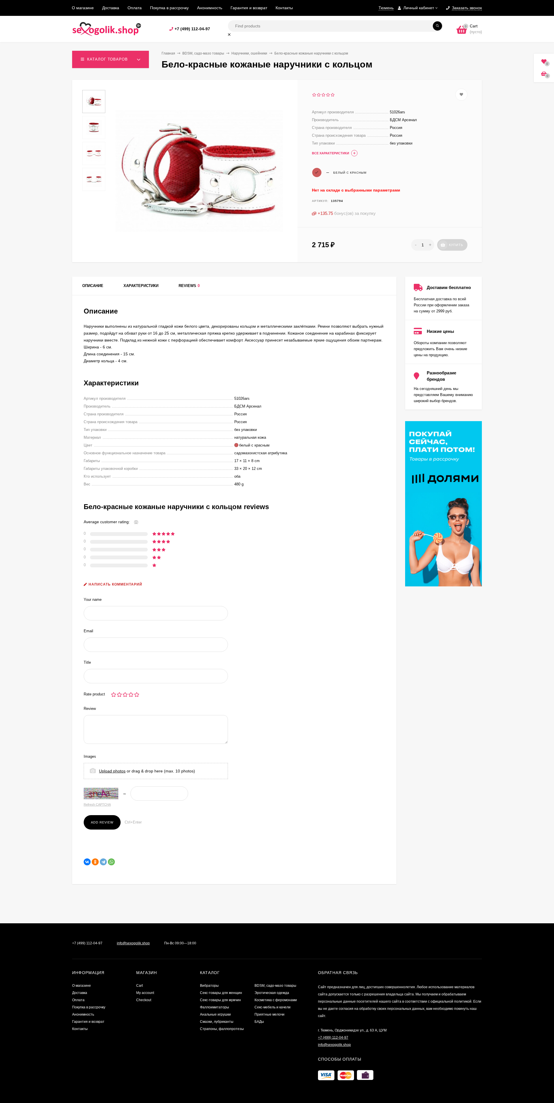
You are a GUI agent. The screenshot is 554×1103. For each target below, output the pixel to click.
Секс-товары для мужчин (220, 1000)
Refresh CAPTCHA (97, 804)
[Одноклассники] (95, 861)
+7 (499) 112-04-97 (192, 29)
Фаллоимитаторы (214, 1007)
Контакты (284, 7)
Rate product (94, 694)
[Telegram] (103, 861)
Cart (139, 986)
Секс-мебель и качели (272, 1007)
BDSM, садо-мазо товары (203, 53)
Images (90, 756)
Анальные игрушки (215, 1014)
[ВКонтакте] (87, 861)
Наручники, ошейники (249, 53)
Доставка (110, 7)
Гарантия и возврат (249, 7)
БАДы (259, 1022)
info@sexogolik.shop (133, 943)
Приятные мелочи (269, 1014)
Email (88, 631)
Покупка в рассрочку (169, 7)
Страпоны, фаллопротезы (222, 1029)
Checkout (143, 1000)
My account (145, 993)
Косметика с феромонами (275, 1000)
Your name (93, 599)
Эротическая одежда (271, 993)
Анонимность (209, 7)
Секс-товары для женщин (221, 993)
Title (87, 662)
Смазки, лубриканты (216, 1022)
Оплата (135, 7)
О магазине (83, 7)
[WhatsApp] (111, 861)
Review (90, 708)
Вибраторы (209, 986)
